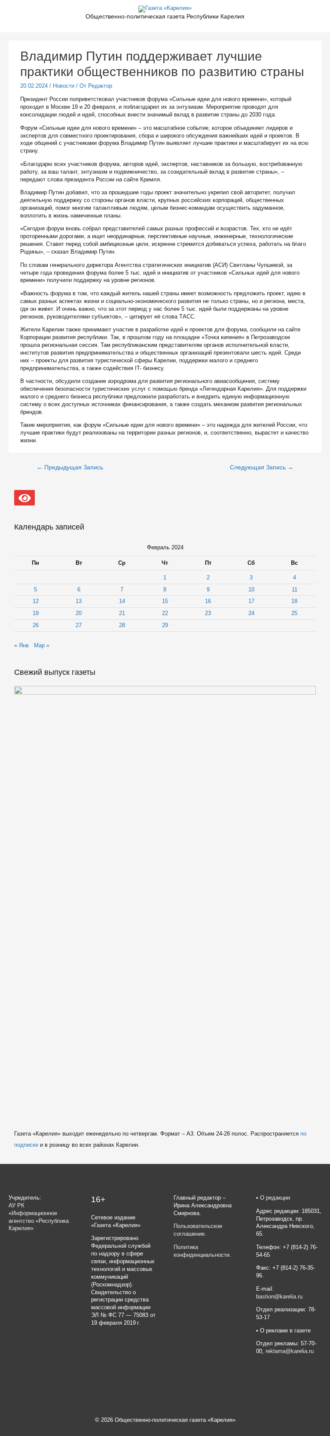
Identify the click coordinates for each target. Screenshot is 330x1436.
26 (36, 625)
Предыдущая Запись (70, 467)
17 (251, 601)
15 (165, 601)
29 (165, 625)
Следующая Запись (261, 467)
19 (36, 613)
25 (294, 613)
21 (122, 613)
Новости (63, 86)
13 (79, 601)
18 (294, 601)
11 (294, 589)
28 (122, 625)
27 (79, 625)
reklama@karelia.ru (290, 1351)
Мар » (41, 645)
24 (251, 613)
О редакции (275, 1197)
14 (122, 601)
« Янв (21, 645)
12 (36, 601)
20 (79, 613)
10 (251, 589)
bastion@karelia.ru (279, 1296)
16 (208, 601)
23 (208, 613)
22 (165, 613)
